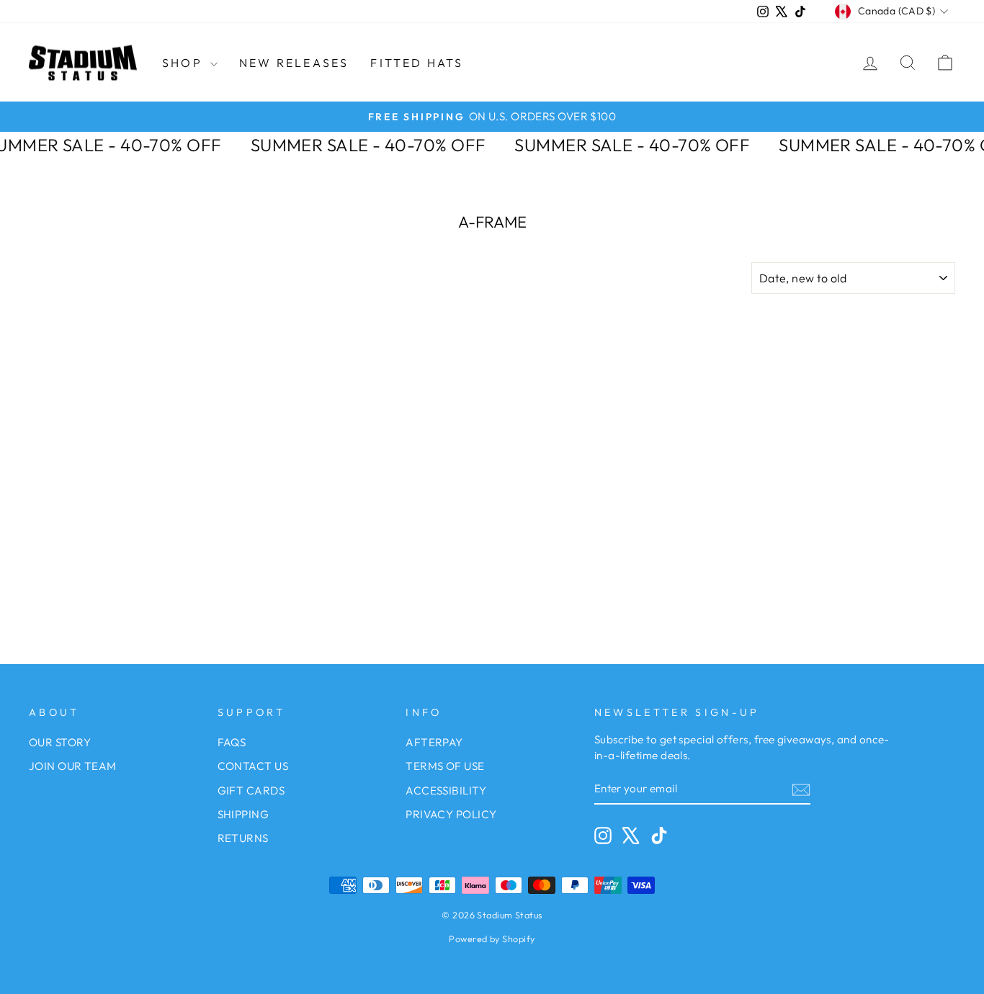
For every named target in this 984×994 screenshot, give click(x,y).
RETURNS (243, 838)
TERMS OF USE (445, 766)
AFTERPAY (434, 742)
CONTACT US (253, 766)
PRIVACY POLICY (451, 814)
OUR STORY (60, 742)
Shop (184, 62)
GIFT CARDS (251, 790)
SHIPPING (243, 814)
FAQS (232, 742)
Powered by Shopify (492, 938)
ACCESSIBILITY (446, 790)
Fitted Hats (416, 62)
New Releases (294, 62)
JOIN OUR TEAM (73, 766)
